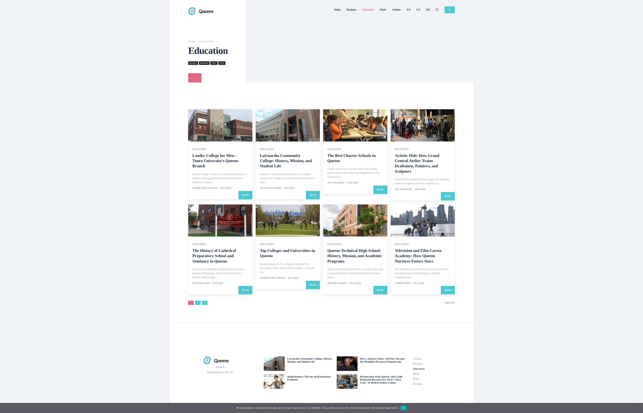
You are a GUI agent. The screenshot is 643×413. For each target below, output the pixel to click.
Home (192, 41)
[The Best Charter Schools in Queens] (355, 125)
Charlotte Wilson (204, 188)
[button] (437, 9)
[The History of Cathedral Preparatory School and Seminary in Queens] (220, 220)
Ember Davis (403, 283)
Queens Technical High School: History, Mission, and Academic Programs (354, 255)
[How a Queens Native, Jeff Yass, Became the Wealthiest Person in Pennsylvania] (347, 363)
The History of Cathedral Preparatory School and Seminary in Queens (214, 255)
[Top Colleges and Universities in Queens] (288, 220)
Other (214, 63)
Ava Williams (335, 183)
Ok (403, 407)
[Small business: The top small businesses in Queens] (274, 381)
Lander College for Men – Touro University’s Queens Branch (215, 160)
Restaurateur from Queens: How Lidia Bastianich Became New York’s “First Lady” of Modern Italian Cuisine (381, 379)
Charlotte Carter (272, 278)
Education (204, 63)
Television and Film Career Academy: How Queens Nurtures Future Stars (418, 255)
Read (245, 195)
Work (222, 63)
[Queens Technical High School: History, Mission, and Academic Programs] (355, 220)
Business (193, 63)
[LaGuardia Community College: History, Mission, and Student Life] (288, 125)
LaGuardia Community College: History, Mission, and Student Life (286, 160)
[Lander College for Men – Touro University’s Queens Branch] (220, 125)
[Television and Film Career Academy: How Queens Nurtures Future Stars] (423, 220)
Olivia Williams (270, 188)
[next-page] (204, 303)
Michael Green (337, 283)
